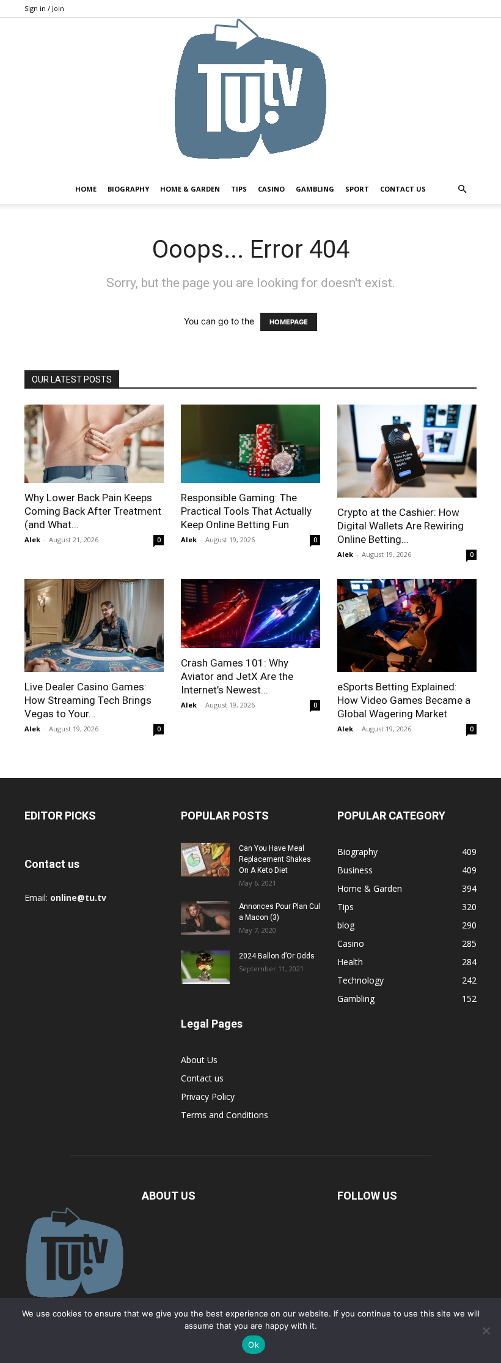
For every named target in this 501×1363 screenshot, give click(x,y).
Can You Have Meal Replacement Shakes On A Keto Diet (275, 859)
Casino (271, 188)
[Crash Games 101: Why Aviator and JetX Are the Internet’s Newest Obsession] (250, 613)
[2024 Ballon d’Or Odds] (205, 967)
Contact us (403, 188)
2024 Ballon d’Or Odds (277, 956)
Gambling (315, 188)
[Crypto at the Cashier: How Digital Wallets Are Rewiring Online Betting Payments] (407, 451)
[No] (486, 1330)
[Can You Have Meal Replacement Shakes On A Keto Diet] (205, 859)
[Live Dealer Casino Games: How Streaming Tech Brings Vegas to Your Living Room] (94, 625)
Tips (239, 188)
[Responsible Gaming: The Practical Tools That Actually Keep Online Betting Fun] (250, 444)
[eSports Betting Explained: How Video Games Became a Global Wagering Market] (407, 625)
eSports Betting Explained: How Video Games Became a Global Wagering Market (403, 700)
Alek (32, 539)
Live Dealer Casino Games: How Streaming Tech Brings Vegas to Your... (88, 700)
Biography (128, 188)
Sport (357, 188)
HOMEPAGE (288, 322)
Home (86, 188)
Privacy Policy (208, 1096)
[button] (462, 189)
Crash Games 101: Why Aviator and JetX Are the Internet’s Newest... (237, 676)
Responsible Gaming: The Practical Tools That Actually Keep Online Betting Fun (246, 511)
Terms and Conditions (224, 1115)
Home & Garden (190, 188)
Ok (253, 1345)
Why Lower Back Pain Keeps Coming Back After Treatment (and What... (92, 511)
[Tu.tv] (250, 96)
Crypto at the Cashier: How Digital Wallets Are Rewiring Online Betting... (400, 525)
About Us (199, 1060)
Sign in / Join (44, 8)
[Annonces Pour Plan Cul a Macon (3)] (205, 918)
